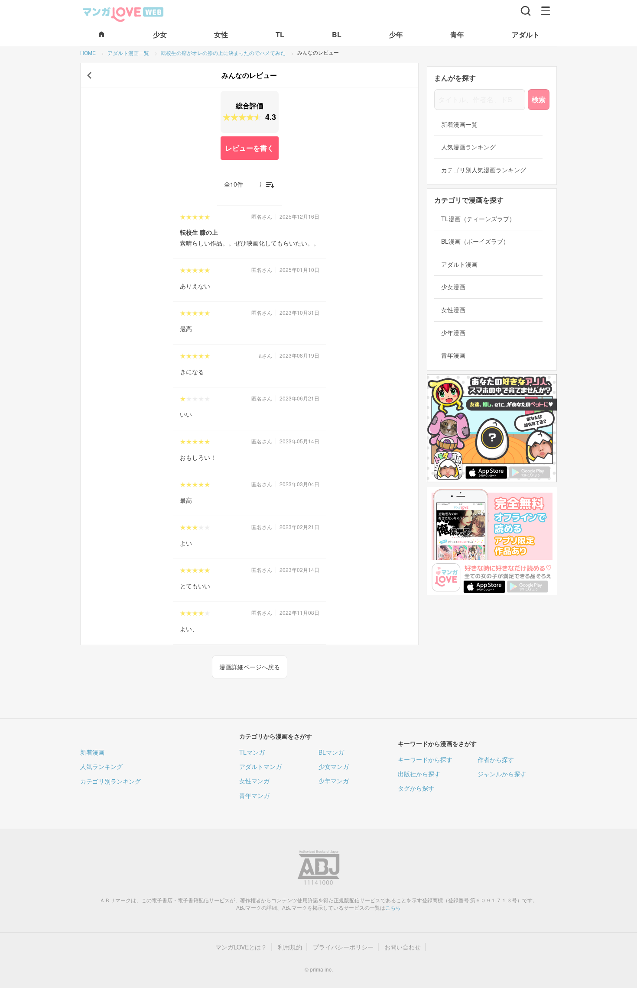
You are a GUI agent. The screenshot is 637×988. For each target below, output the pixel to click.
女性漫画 (453, 310)
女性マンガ (254, 780)
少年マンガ (333, 780)
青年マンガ (254, 795)
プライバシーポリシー (343, 947)
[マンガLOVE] (123, 13)
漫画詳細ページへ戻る (249, 666)
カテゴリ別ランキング (110, 781)
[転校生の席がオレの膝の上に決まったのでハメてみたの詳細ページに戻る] (89, 75)
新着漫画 (92, 752)
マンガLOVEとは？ (241, 947)
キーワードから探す (425, 759)
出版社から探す (419, 773)
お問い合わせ (402, 947)
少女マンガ (333, 766)
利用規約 (290, 947)
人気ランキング (101, 766)
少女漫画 (453, 287)
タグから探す (416, 788)
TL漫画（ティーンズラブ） (478, 219)
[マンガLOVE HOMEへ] (101, 34)
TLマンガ (252, 752)
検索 (539, 99)
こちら (393, 907)
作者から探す (496, 759)
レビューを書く (249, 148)
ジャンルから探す (502, 773)
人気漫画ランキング (468, 147)
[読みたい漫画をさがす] (525, 11)
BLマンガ (331, 752)
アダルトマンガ (260, 766)
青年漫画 (453, 355)
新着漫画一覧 (459, 124)
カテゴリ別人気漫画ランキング (483, 170)
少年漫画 (453, 333)
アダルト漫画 (459, 264)
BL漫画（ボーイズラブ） (475, 241)
